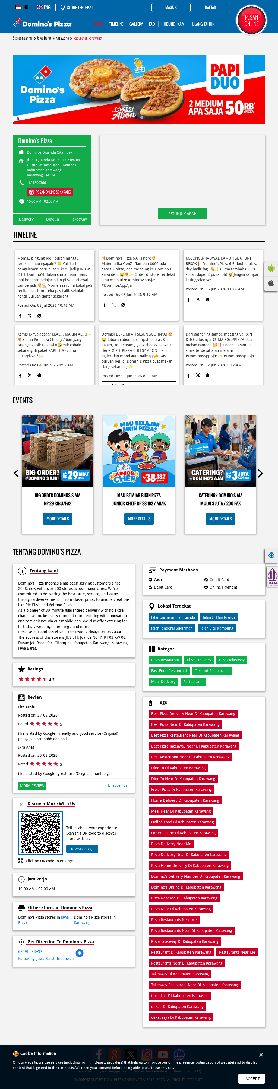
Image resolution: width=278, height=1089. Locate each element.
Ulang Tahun (203, 24)
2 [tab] (141, 117)
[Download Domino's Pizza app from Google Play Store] (271, 274)
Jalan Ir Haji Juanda (219, 617)
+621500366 (36, 183)
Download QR (82, 849)
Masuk (171, 7)
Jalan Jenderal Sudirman (171, 628)
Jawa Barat (44, 38)
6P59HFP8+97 (30, 951)
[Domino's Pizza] (42, 23)
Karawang (62, 38)
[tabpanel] (139, 89)
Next (260, 474)
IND (24, 7)
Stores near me (23, 38)
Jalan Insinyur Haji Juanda (173, 617)
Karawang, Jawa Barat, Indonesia (46, 958)
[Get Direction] (79, 956)
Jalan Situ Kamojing (216, 628)
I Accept (252, 1079)
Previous (18, 474)
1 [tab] (136, 117)
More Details (57, 519)
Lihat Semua (118, 785)
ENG (47, 7)
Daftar (210, 7)
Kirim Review (32, 786)
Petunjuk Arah (182, 214)
